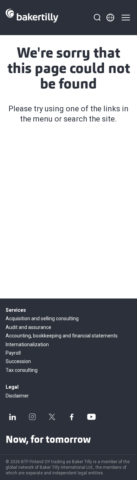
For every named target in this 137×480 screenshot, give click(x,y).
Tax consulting (22, 370)
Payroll (13, 353)
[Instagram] (32, 417)
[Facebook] (72, 417)
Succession (18, 361)
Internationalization (27, 344)
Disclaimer (17, 396)
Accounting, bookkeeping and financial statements (62, 335)
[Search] (97, 17)
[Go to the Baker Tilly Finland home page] (32, 17)
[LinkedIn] (13, 417)
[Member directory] (110, 17)
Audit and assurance (28, 327)
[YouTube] (91, 417)
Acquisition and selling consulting (42, 318)
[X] (52, 417)
